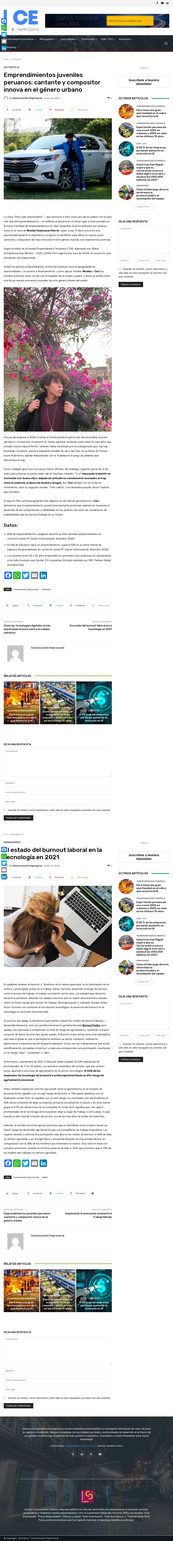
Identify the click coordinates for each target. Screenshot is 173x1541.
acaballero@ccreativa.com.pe (80, 1446)
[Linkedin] (167, 3)
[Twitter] (91, 1454)
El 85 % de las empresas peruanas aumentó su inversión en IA (94, 717)
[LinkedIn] (4, 48)
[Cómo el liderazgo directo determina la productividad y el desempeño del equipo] (126, 192)
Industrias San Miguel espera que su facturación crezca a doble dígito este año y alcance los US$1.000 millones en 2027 (150, 172)
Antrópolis (16, 59)
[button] (166, 43)
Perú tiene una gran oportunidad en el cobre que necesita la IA (21, 717)
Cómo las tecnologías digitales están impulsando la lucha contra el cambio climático (27, 629)
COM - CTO (94, 711)
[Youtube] (162, 3)
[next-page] (11, 730)
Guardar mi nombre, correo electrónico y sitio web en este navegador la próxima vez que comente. (59, 810)
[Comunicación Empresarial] (6, 98)
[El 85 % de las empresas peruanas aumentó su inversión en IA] (94, 702)
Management (142, 186)
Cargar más (142, 206)
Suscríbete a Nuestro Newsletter (144, 82)
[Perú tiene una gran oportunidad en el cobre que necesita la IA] (21, 702)
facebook (46, 589)
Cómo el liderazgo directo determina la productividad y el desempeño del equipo (152, 194)
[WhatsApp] (4, 27)
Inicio (6, 59)
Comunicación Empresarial (27, 98)
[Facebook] (157, 3)
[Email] (4, 41)
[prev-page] (6, 730)
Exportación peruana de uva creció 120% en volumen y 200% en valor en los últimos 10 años (57, 716)
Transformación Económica (21, 711)
